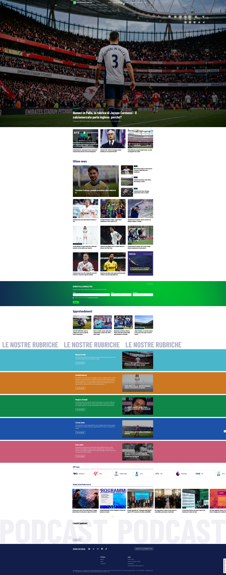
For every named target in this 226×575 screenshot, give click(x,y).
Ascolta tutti (77, 540)
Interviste (126, 2)
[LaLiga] (103, 473)
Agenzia (102, 559)
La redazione (103, 563)
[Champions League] (123, 473)
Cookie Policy (131, 563)
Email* (74, 292)
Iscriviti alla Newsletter (144, 548)
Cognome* (135, 292)
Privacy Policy (131, 559)
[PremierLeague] (185, 473)
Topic (145, 2)
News (109, 2)
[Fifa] (205, 473)
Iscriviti (76, 302)
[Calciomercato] (82, 473)
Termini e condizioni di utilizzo (134, 561)
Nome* (112, 292)
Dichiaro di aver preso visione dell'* (86, 297)
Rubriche (132, 2)
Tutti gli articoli (80, 363)
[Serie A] (144, 473)
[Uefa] (164, 473)
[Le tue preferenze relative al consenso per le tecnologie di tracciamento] (225, 431)
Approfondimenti (117, 2)
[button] (223, 474)
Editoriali (139, 2)
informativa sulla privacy (93, 297)
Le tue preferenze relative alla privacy (136, 565)
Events (101, 561)
